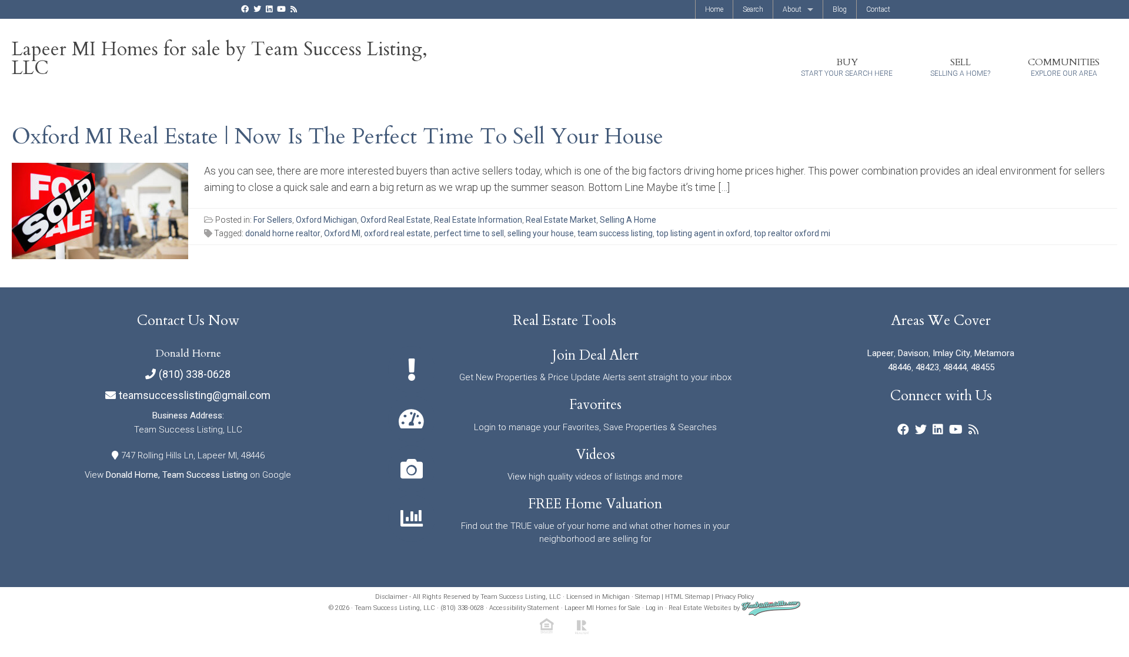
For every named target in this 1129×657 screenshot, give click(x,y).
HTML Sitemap (687, 597)
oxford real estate (397, 233)
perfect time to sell (469, 233)
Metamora (994, 353)
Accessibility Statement (524, 608)
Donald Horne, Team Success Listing (177, 475)
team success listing (615, 233)
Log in (654, 608)
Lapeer (880, 353)
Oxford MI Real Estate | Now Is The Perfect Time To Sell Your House (337, 136)
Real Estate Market (561, 219)
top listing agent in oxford (703, 233)
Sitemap (647, 597)
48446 (899, 367)
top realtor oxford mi (792, 233)
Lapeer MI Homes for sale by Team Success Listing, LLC (219, 58)
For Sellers (272, 219)
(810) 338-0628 (195, 374)
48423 (927, 367)
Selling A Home (628, 219)
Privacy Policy (734, 597)
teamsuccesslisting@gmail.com (194, 395)
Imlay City (951, 353)
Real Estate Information (478, 219)
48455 (982, 367)
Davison (913, 353)
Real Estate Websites (700, 608)
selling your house (540, 233)
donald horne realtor (282, 233)
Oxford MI (342, 233)
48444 (955, 367)
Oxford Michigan (326, 219)
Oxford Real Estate (395, 219)
